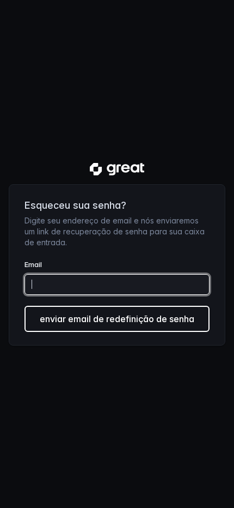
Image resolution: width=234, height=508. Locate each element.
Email (33, 264)
